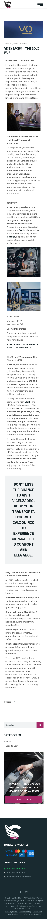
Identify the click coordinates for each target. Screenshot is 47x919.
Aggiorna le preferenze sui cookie (26, 914)
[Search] (40, 725)
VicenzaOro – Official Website (22, 344)
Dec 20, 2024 (12, 43)
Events (23, 43)
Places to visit (11, 745)
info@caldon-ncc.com (19, 876)
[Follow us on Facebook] (20, 892)
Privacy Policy (11, 911)
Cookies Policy (25, 911)
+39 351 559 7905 (16, 868)
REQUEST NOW (23, 799)
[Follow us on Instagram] (26, 892)
